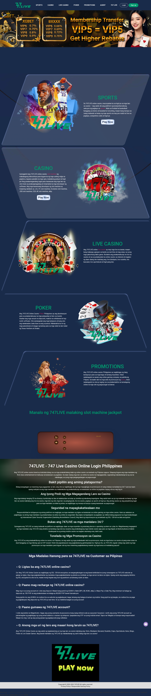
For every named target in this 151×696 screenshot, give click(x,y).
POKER (76, 5)
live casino (102, 250)
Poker (41, 314)
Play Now (107, 122)
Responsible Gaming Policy (81, 686)
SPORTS (39, 5)
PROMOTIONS (89, 5)
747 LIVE (114, 5)
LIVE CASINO (64, 5)
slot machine (51, 174)
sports (102, 108)
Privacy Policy (65, 686)
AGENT (103, 5)
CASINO (51, 5)
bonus (123, 380)
